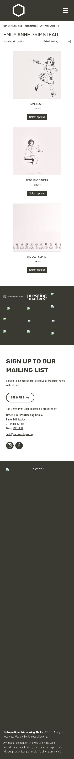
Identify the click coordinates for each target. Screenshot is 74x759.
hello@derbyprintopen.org (20, 434)
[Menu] (66, 10)
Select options (37, 117)
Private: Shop (16, 26)
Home (6, 26)
